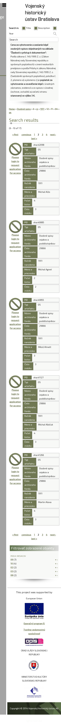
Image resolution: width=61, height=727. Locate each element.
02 (12, 567)
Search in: (14, 28)
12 (48, 109)
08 (12, 575)
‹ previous (26, 134)
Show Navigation (4, 5)
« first (15, 134)
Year (11, 33)
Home (12, 109)
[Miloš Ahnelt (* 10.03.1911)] (15, 304)
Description (44, 28)
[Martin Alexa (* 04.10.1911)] (15, 459)
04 (56, 109)
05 (10, 112)
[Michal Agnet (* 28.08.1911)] (15, 226)
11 (52, 109)
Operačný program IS (34, 623)
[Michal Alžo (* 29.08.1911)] (15, 149)
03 (12, 571)
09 (12, 559)
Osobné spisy (24, 109)
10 (12, 563)
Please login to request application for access (15, 165)
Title (28, 28)
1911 (42, 109)
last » (34, 138)
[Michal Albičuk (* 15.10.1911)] (15, 381)
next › (53, 134)
